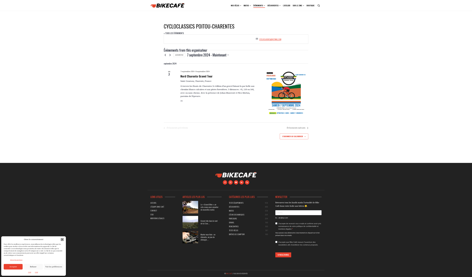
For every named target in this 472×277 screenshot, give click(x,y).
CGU (29, 272)
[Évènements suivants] (170, 54)
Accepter (13, 267)
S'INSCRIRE (283, 255)
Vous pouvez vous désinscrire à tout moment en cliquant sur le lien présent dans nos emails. (297, 234)
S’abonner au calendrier (292, 136)
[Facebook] (225, 182)
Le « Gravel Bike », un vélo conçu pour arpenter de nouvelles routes (209, 207)
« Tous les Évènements (174, 33)
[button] (62, 239)
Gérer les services (16, 260)
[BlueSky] (247, 182)
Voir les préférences (53, 267)
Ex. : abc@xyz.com (281, 218)
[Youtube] (236, 182)
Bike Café (229, 273)
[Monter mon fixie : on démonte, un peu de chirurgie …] (190, 237)
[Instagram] (230, 182)
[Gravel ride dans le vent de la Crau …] (190, 222)
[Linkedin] (241, 182)
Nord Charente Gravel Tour (196, 76)
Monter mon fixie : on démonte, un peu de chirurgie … (208, 237)
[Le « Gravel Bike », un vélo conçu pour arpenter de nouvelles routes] (190, 207)
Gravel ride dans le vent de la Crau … (209, 222)
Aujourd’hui (179, 55)
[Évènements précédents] (165, 54)
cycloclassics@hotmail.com (270, 39)
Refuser (33, 267)
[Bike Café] (167, 5)
